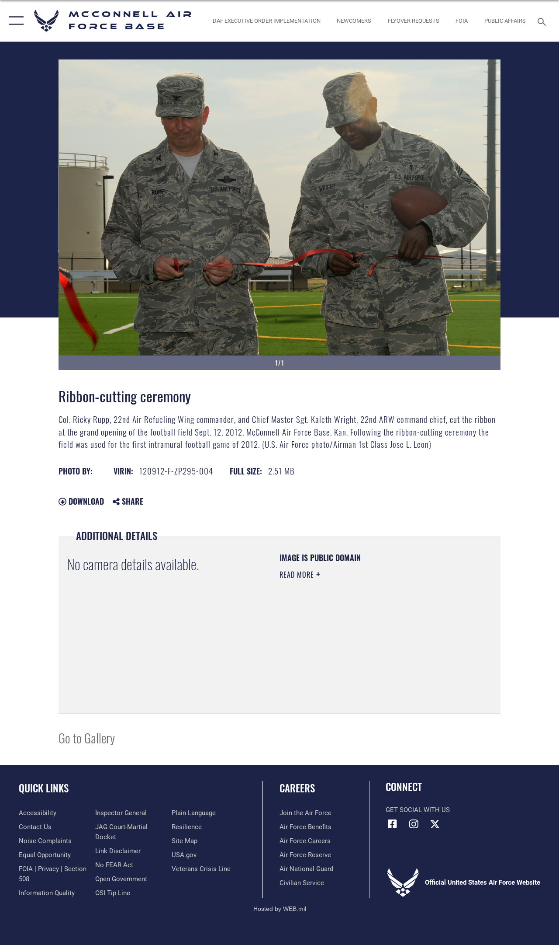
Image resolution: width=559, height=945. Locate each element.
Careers (297, 788)
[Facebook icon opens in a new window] (392, 823)
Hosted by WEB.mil (279, 908)
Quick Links (44, 788)
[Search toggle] (543, 20)
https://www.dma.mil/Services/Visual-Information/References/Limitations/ (358, 648)
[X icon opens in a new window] (435, 823)
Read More (298, 574)
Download (85, 501)
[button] (14, 21)
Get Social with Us (418, 810)
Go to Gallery (87, 737)
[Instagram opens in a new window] (413, 823)
